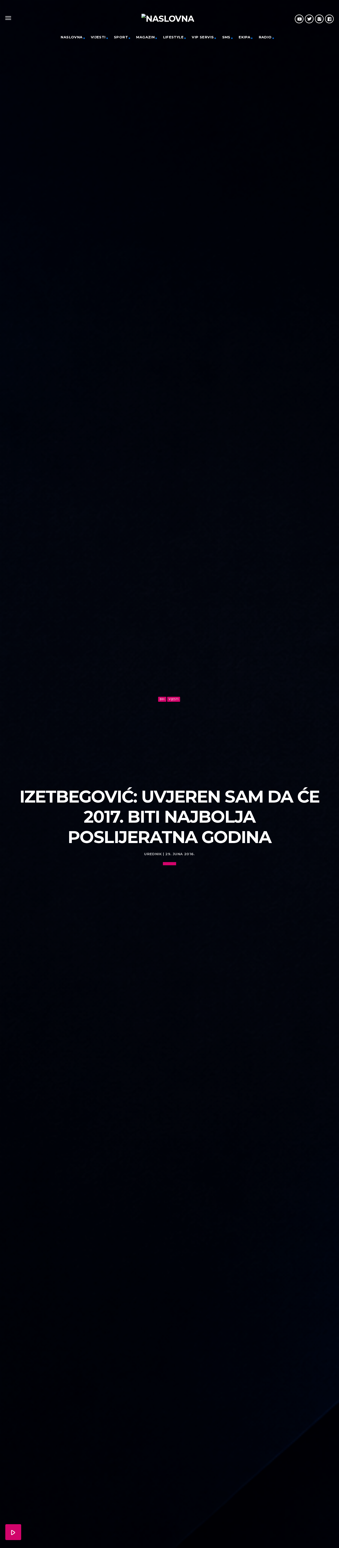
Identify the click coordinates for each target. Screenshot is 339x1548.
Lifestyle (173, 37)
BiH (162, 699)
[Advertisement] (169, 742)
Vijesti (98, 37)
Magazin (145, 37)
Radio (265, 37)
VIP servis (203, 37)
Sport (121, 37)
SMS (226, 37)
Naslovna (71, 37)
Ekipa (244, 37)
